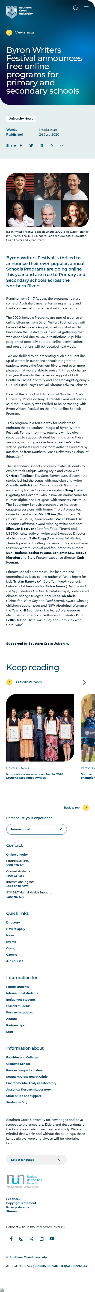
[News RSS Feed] (51, 145)
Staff (9, 1031)
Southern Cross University (28, 1257)
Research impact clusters (24, 1070)
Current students (18, 1006)
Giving (10, 948)
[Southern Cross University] (19, 12)
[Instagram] (21, 1239)
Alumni (11, 1019)
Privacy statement (19, 1207)
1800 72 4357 (15, 875)
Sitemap (12, 1211)
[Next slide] (84, 682)
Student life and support (23, 1096)
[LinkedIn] (41, 145)
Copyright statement (21, 1203)
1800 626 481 (15, 865)
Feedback (13, 1199)
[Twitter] (31, 145)
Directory (13, 922)
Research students (19, 1012)
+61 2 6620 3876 (17, 886)
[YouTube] (52, 1239)
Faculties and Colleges (22, 1057)
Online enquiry (17, 854)
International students (22, 993)
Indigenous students (21, 999)
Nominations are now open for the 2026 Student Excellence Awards (34, 776)
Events (11, 941)
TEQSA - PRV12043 (73, 1266)
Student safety (16, 1102)
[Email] (61, 145)
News (10, 935)
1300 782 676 (15, 897)
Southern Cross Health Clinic (27, 1076)
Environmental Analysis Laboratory (31, 1083)
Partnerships (15, 1025)
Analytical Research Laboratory (28, 1089)
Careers (11, 954)
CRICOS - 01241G (46, 1266)
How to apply (15, 929)
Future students (17, 986)
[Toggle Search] (76, 8)
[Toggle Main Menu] (86, 8)
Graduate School (18, 1064)
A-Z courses (14, 961)
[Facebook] (21, 145)
